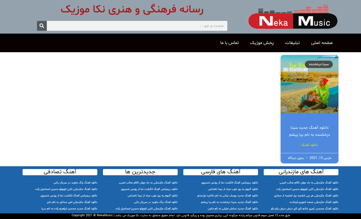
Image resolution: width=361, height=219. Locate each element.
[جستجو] (42, 26)
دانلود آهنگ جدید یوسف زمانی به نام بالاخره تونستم (227, 196)
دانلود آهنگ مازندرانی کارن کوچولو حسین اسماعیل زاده (307, 189)
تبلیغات (292, 43)
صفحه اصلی (322, 43)
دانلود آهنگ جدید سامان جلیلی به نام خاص (233, 209)
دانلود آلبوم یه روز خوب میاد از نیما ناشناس (233, 189)
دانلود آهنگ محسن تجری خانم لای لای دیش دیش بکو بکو (304, 209)
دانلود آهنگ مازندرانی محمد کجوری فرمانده (314, 202)
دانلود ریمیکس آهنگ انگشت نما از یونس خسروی (229, 183)
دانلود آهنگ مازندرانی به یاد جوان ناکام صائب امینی (309, 183)
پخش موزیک (262, 43)
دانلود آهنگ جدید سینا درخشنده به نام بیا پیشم (229, 202)
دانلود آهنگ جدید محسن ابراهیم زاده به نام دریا (69, 209)
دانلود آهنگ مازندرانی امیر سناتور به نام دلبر (72, 202)
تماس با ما (229, 43)
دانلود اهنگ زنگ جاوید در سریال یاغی (156, 202)
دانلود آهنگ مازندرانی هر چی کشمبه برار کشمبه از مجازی (306, 196)
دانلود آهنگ (309, 145)
